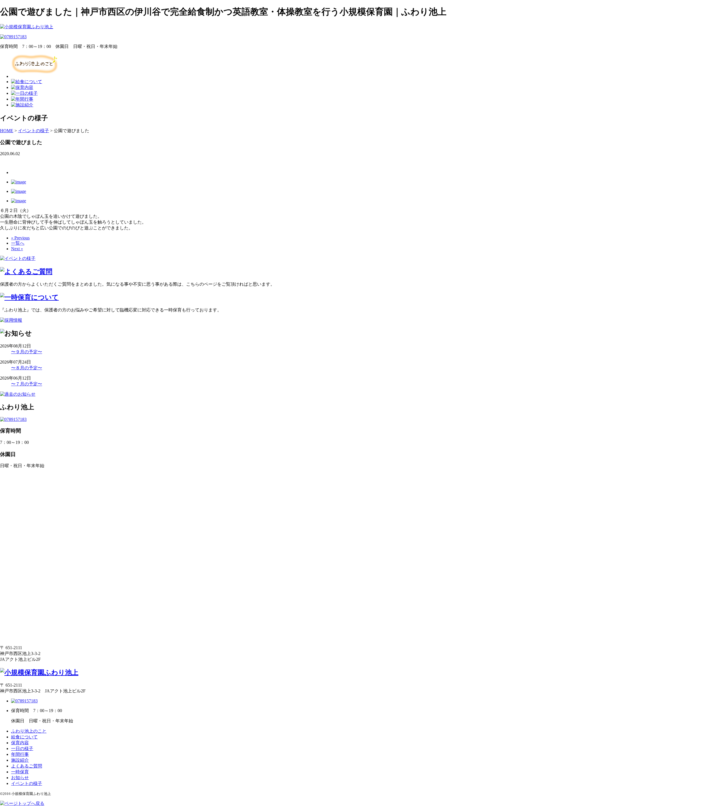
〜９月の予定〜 (26, 351)
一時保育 (20, 771)
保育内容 (20, 742)
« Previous (20, 238)
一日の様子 (22, 748)
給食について (24, 737)
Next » (17, 248)
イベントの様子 (26, 783)
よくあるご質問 (26, 766)
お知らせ (20, 777)
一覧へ (17, 243)
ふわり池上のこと (29, 731)
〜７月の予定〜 (26, 384)
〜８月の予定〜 (26, 367)
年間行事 (20, 754)
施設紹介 (20, 760)
